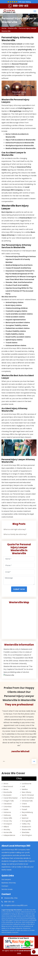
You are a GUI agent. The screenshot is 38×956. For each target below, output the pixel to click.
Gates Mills (7, 818)
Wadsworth (26, 826)
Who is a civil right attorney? (15, 529)
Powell (24, 809)
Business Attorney (9, 883)
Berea (5, 789)
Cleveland (7, 804)
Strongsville (26, 821)
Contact (5, 886)
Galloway (7, 815)
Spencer (25, 818)
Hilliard (6, 826)
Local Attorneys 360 (27, 950)
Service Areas (7, 889)
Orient (24, 804)
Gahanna (7, 812)
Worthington (27, 835)
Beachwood (8, 786)
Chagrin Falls (8, 801)
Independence (9, 835)
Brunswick (7, 795)
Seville (24, 815)
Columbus (7, 806)
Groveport (7, 824)
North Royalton (28, 798)
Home (4, 28)
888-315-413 (20, 5)
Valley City (26, 824)
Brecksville (7, 792)
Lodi (23, 786)
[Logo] (9, 11)
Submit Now (19, 589)
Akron (5, 783)
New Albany (26, 792)
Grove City (7, 821)
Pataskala (26, 806)
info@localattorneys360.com (15, 905)
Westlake (25, 832)
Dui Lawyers (6, 879)
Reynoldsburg (27, 812)
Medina (25, 789)
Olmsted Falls (27, 801)
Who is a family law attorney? (15, 534)
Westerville (12, 28)
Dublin (5, 809)
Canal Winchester (10, 798)
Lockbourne (26, 783)
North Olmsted (28, 795)
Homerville (7, 832)
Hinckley (6, 829)
